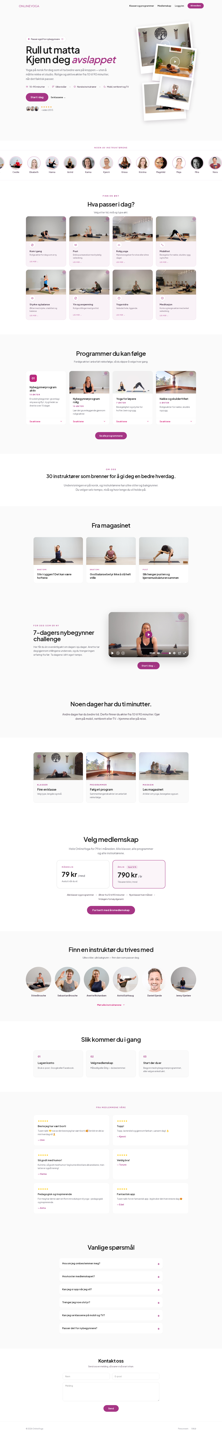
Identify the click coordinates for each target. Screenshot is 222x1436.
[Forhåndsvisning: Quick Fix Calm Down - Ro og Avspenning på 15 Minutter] (174, 64)
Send (111, 1408)
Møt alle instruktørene (109, 1004)
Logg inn (179, 5)
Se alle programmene (111, 435)
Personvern (183, 1429)
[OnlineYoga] (29, 5)
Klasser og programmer (141, 5)
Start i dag (37, 97)
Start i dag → (148, 665)
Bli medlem (196, 6)
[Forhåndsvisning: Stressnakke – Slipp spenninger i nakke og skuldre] (175, 92)
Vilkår (193, 1429)
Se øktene (35, 421)
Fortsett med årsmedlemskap (111, 910)
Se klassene (58, 97)
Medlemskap (164, 5)
